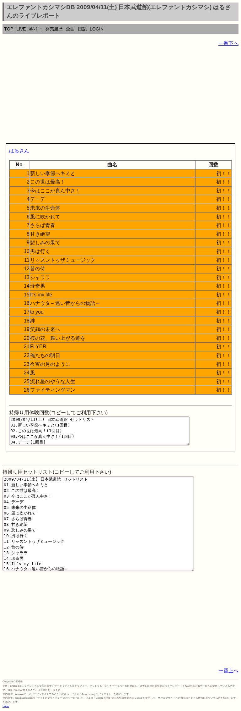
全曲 (70, 28)
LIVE (21, 28)
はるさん (19, 150)
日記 (82, 28)
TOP (8, 28)
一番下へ (228, 43)
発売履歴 (54, 28)
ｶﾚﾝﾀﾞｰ (35, 28)
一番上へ (228, 670)
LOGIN (97, 28)
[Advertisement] (120, 96)
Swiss (6, 706)
